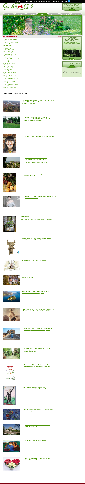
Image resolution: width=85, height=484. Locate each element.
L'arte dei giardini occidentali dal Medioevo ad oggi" (36, 117)
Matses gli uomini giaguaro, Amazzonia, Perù (10, 47)
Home (9, 14)
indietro (60, 36)
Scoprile (72, 66)
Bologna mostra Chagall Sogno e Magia (11, 78)
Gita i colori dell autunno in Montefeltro (10, 81)
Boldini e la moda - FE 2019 (10, 54)
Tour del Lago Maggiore (9, 66)
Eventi (42, 14)
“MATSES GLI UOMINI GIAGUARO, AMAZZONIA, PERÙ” (39, 135)
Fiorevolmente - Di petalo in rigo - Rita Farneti (11, 56)
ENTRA (72, 59)
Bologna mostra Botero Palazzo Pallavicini (10, 84)
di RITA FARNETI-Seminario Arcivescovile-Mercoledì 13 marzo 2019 (36, 219)
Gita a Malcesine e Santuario (10, 65)
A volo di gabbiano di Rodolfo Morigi (10, 40)
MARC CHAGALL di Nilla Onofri (9, 75)
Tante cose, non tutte (65, 14)
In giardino (76, 14)
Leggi (79, 73)
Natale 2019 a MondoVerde (9, 87)
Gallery (20, 14)
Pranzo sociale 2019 (8, 53)
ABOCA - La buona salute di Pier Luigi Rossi (10, 72)
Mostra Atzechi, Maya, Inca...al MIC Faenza (11, 59)
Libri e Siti (53, 14)
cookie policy (64, 1)
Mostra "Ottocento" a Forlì (9, 68)
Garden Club (18, 7)
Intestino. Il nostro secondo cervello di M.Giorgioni (9, 62)
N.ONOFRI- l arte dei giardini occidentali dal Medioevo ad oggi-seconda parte (10, 44)
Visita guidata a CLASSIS (9, 69)
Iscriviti (72, 10)
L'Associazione (31, 14)
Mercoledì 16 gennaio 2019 (28, 103)
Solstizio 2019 (6, 70)
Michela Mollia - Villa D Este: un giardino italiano (10, 50)
